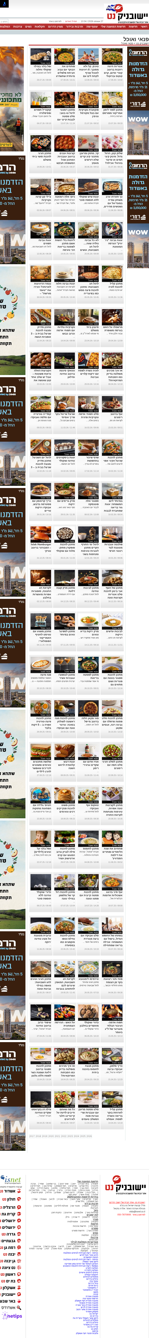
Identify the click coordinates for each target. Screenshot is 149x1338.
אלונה (95, 1194)
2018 (38, 1136)
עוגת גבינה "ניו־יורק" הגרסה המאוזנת (113, 243)
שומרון (58, 1192)
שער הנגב (64, 1183)
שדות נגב (48, 1186)
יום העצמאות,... (68, 1029)
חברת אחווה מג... (91, 203)
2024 (76, 1136)
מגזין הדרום (55, 26)
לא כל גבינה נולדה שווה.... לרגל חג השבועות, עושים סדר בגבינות (89, 247)
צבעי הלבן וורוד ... (114, 333)
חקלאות (40, 26)
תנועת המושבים (90, 1257)
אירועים (68, 1212)
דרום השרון (69, 1192)
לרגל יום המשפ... (67, 464)
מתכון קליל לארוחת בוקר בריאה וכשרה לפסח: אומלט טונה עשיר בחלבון (112, 1116)
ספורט (94, 1228)
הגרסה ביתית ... (115, 116)
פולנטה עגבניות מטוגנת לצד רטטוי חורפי (113, 547)
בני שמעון (51, 1183)
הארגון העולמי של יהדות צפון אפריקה (81, 1263)
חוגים (95, 1217)
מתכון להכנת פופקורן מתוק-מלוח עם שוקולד (65, 547)
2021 (57, 1136)
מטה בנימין (85, 1190)
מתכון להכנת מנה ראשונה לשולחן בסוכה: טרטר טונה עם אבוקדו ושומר (65, 725)
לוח (47, 1248)
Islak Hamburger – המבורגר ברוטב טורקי (41, 547)
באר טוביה (84, 1183)
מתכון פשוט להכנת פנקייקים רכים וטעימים (66, 808)
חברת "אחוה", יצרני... (41, 1029)
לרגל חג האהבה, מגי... (41, 73)
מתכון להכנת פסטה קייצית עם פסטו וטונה (89, 895)
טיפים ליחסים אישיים (88, 1272)
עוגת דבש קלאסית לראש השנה (66, 765)
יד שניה (76, 1217)
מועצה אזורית (91, 1296)
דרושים (86, 1217)
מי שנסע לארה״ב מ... (89, 333)
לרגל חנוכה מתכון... (90, 594)
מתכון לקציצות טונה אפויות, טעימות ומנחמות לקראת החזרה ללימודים (112, 812)
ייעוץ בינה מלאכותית (76, 1244)
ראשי (144, 26)
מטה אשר (84, 1194)
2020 (51, 1136)
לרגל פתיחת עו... (91, 811)
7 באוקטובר (92, 1287)
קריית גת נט (92, 1327)
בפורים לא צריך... (91, 464)
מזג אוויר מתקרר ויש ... (88, 637)
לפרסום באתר (55, 21)
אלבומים (79, 1212)
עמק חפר (72, 1194)
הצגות (86, 1206)
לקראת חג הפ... (115, 420)
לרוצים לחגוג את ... (113, 464)
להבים (95, 1188)
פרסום (95, 1331)
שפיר (41, 1183)
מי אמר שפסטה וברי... (89, 681)
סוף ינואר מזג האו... (66, 507)
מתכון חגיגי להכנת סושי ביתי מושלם (41, 156)
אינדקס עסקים (72, 1248)
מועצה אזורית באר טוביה (86, 1305)
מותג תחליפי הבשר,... (112, 985)
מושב (95, 1292)
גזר (44, 1190)
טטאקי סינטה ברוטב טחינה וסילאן (67, 373)
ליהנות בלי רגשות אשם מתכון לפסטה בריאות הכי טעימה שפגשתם (65, 247)
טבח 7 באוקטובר (90, 1290)
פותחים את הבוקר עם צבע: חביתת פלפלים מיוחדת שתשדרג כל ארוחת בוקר (65, 73)
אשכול (95, 1183)
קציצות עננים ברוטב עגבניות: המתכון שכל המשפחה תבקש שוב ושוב (66, 160)
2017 (32, 1136)
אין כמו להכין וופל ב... (41, 855)
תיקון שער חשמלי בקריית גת (85, 1318)
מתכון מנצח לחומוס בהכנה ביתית (90, 1069)
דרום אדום (93, 1244)
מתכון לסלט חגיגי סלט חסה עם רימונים (112, 765)
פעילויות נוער (92, 1212)
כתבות (95, 1206)
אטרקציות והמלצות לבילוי (84, 1242)
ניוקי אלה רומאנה (65, 196)
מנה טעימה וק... (44, 420)
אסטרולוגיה (72, 1221)
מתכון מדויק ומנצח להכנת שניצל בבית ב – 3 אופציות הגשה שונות (41, 334)
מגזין (95, 1219)
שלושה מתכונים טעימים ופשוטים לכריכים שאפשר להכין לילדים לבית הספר (41, 768)
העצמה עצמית (91, 1274)
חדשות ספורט (78, 1230)
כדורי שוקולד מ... (91, 1029)
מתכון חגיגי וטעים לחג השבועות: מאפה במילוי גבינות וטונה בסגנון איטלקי (41, 985)
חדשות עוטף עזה (90, 1298)
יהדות (95, 1248)
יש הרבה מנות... (115, 290)
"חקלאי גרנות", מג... (113, 1072)
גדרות (49, 1192)
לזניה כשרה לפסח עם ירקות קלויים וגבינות (88, 373)
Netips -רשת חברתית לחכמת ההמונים (80, 1266)
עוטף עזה (92, 26)
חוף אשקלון (61, 1186)
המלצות (85, 1235)
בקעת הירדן (43, 1188)
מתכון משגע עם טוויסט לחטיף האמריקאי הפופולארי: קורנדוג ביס (42, 638)
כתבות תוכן (56, 1212)
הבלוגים (85, 1248)
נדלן (67, 1217)
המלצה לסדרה (91, 1270)
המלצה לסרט (92, 1268)
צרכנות (17, 26)
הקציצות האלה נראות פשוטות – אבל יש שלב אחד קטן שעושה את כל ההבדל (41, 377)
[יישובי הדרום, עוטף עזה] (126, 23)
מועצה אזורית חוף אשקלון (86, 1300)
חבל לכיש (35, 1186)
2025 (82, 1136)
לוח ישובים (92, 1214)
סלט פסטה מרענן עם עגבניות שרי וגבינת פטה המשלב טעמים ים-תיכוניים (88, 1116)
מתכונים (85, 1221)
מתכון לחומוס (91, 848)
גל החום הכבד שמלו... (41, 116)
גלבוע (54, 1188)
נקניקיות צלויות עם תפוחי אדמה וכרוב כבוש (66, 330)
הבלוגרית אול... (115, 898)
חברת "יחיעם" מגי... (42, 203)
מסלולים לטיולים (90, 1277)
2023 (70, 1136)
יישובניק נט (142, 43)
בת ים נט (94, 1316)
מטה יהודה (70, 1190)
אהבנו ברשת (50, 1246)
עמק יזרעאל (37, 1192)
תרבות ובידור (74, 26)
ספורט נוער (93, 1230)
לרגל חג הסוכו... (91, 724)
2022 (63, 1136)
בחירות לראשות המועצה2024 (82, 1196)
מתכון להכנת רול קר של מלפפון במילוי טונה (65, 895)
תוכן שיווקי (93, 1239)
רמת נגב (85, 1188)
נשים (28, 26)
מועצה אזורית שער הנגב (87, 1309)
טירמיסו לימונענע (89, 978)
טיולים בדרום (92, 1279)
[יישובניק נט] (124, 1194)
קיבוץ (95, 1294)
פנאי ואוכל (127, 43)
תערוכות (94, 1208)
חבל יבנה (90, 1192)
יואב (74, 1183)
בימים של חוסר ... (91, 942)
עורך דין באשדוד (90, 1324)
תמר (76, 1188)
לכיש (52, 1199)
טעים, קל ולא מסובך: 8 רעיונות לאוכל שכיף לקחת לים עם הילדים (89, 73)
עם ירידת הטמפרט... (65, 594)
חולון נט (94, 1329)
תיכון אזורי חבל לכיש (88, 1255)
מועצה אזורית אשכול (88, 1303)
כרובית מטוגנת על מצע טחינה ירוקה (42, 938)
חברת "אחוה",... (44, 1116)
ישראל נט (93, 1313)
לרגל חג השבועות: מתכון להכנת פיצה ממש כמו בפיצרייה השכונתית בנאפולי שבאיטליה (88, 293)
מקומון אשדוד (92, 1311)
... (98, 119)
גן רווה (52, 1190)
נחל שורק (84, 1186)
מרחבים (73, 1186)
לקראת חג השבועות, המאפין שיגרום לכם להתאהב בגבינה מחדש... (65, 985)
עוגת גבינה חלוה (65, 283)
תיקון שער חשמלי (90, 1261)
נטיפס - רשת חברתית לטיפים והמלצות (80, 1253)
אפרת (80, 1192)
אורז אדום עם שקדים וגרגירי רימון (91, 765)
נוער (96, 1210)
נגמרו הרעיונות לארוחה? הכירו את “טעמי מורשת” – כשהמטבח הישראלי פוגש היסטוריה (42, 293)
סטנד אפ (75, 1206)
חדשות (133, 26)
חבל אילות (65, 1188)
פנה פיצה (45, 674)
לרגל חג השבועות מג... (41, 246)
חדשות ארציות (79, 1226)
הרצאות (38, 1206)
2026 (89, 1136)
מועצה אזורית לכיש (89, 1307)
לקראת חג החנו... (114, 637)
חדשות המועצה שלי (113, 26)
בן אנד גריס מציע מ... (41, 811)
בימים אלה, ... (92, 420)
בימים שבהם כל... (67, 420)
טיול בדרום (93, 1283)
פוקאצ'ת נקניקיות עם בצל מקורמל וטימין (89, 113)
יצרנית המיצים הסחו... (65, 681)
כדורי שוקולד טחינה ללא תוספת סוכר (44, 895)
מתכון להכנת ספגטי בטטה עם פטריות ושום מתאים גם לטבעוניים (112, 681)
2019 (44, 1136)
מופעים (48, 1206)
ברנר (60, 1190)
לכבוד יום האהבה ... (89, 507)
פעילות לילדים (61, 1206)
